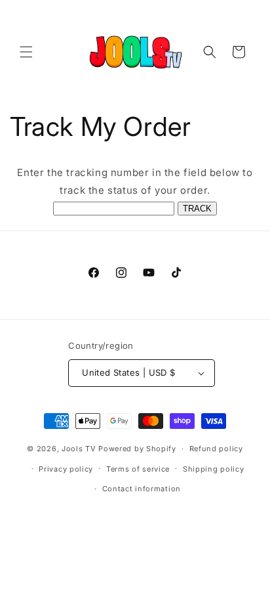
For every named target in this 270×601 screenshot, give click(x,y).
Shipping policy (213, 469)
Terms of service (138, 469)
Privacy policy (66, 469)
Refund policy (216, 448)
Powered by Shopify (137, 448)
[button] (26, 51)
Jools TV (79, 448)
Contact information (141, 488)
